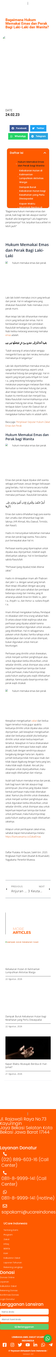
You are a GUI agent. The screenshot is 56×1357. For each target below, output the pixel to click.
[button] (19, 128)
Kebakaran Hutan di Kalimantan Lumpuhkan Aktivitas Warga (31, 176)
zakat (34, 720)
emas (8, 335)
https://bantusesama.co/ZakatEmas (23, 836)
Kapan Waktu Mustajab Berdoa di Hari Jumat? (30, 207)
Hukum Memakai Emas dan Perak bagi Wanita (31, 163)
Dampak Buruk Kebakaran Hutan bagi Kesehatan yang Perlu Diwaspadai (32, 192)
